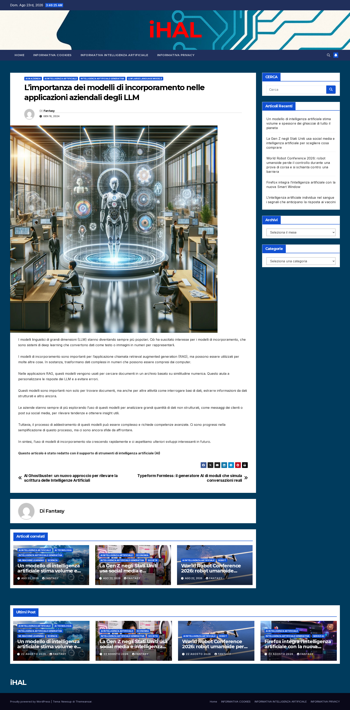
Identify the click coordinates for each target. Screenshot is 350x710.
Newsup (66, 701)
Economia (142, 555)
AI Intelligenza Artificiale (61, 78)
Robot (222, 560)
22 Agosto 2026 (34, 654)
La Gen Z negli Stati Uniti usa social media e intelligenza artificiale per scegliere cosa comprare (300, 143)
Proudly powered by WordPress (30, 701)
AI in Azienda (33, 78)
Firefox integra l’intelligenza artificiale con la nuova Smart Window (298, 646)
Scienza (53, 560)
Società (152, 560)
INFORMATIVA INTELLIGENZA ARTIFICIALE (114, 55)
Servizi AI (318, 636)
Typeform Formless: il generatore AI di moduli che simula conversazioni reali (189, 478)
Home (19, 55)
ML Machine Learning (31, 560)
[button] (328, 55)
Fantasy (49, 111)
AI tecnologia (63, 550)
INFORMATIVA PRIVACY (176, 55)
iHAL (174, 29)
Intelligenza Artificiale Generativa (102, 78)
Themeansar (84, 701)
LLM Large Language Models (145, 78)
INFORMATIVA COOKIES (52, 55)
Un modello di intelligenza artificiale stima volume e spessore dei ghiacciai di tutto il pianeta (298, 123)
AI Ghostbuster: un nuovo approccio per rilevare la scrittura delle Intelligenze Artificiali (71, 478)
